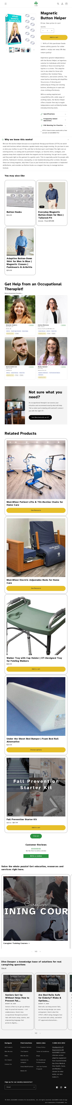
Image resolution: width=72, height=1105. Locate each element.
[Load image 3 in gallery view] (28, 49)
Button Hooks (14, 212)
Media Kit (24, 1071)
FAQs (6, 1056)
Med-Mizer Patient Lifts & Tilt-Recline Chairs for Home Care (35, 503)
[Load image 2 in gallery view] (23, 49)
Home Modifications (27, 1066)
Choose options (36, 750)
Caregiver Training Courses (15, 943)
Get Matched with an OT (40, 417)
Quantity (43, 26)
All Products (8, 1047)
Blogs (38, 1056)
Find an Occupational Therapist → (13, 293)
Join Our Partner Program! (41, 1068)
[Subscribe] (34, 1087)
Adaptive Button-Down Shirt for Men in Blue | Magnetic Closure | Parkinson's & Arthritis (19, 263)
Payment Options (26, 1047)
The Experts (24, 1051)
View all (36, 836)
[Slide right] (34, 50)
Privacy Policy (40, 1047)
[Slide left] (7, 50)
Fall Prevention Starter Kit (22, 819)
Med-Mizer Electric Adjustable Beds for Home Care (33, 581)
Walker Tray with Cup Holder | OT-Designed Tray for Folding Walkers (34, 659)
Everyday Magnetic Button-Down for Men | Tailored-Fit (50, 215)
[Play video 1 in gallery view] (17, 49)
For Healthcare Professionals (41, 1061)
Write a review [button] (36, 856)
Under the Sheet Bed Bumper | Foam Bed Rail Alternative (32, 740)
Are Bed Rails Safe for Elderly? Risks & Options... (49, 998)
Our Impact (8, 1060)
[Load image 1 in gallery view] (11, 49)
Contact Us (8, 1064)
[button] (6, 4)
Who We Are (8, 1051)
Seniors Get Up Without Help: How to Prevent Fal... (17, 998)
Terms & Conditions (42, 1051)
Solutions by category (24, 1061)
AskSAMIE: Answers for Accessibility (23, 1100)
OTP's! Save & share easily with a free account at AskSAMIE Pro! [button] (54, 132)
